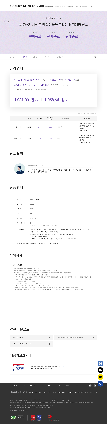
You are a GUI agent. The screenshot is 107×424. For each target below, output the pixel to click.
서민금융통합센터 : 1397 (29, 402)
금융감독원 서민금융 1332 (16, 402)
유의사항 (47, 57)
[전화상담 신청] (100, 384)
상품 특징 (24, 57)
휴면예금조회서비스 (56, 400)
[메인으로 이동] (18, 6)
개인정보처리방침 (14, 400)
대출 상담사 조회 (73, 402)
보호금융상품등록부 (45, 400)
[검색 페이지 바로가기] (94, 6)
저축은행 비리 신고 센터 (62, 402)
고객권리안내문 (36, 400)
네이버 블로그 (90, 385)
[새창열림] (100, 363)
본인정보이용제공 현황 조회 (25, 400)
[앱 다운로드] (100, 370)
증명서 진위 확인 (66, 400)
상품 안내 (35, 57)
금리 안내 (12, 57)
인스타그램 (95, 385)
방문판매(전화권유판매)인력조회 (85, 402)
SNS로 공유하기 (94, 56)
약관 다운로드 (60, 57)
